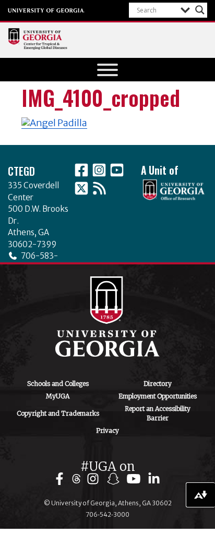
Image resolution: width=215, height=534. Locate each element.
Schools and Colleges (58, 383)
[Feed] (99, 188)
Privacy (107, 430)
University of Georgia (46, 10)
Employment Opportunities (157, 396)
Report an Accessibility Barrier (157, 413)
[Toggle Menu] (107, 70)
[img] (62, 479)
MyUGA (57, 396)
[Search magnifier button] (200, 10)
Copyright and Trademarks (58, 413)
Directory (158, 383)
